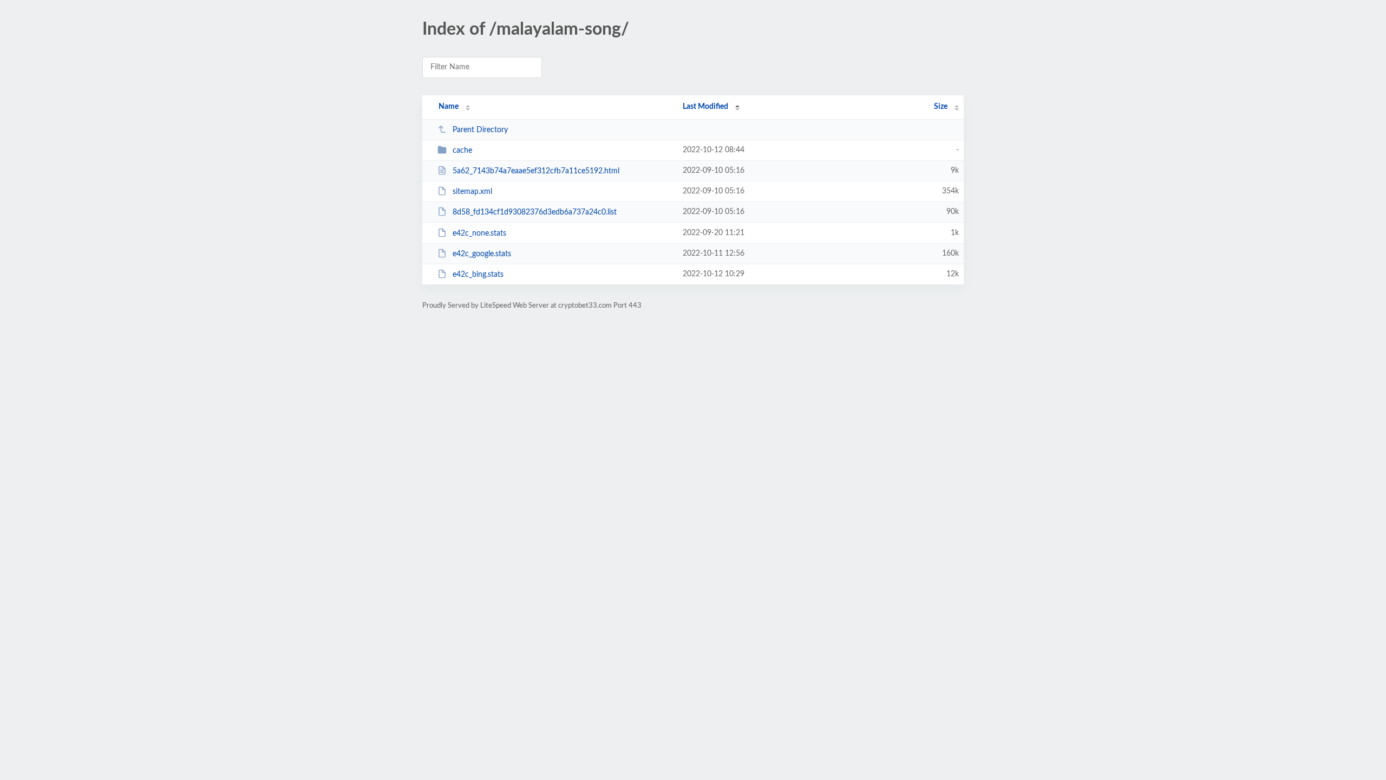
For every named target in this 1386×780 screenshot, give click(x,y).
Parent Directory (480, 130)
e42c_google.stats (482, 254)
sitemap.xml (472, 192)
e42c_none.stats (479, 233)
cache (462, 150)
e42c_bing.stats (478, 274)
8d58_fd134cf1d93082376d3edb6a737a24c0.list (535, 212)
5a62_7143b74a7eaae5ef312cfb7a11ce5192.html (536, 171)
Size (940, 106)
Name (449, 106)
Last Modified (705, 106)
